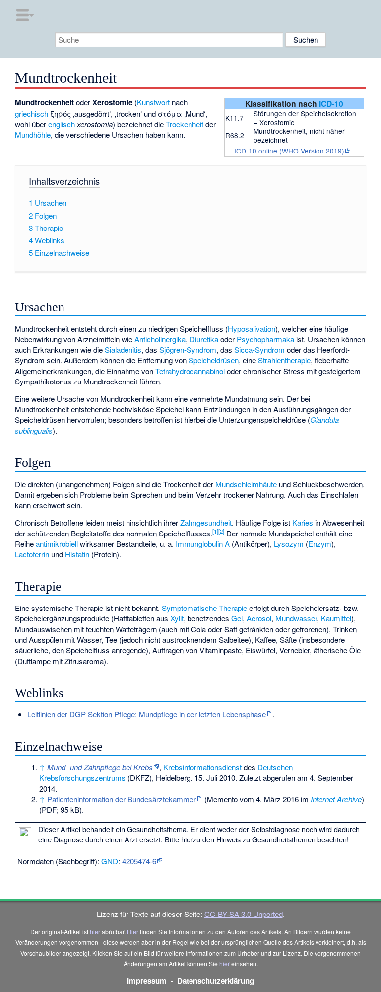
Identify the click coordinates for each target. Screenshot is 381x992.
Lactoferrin (32, 554)
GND (109, 861)
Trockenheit (184, 124)
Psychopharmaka (265, 339)
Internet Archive (336, 799)
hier (95, 931)
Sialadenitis (123, 349)
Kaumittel (336, 618)
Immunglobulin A (203, 543)
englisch (61, 124)
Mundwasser (296, 618)
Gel (237, 618)
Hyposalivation (251, 328)
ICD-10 (331, 103)
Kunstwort (153, 102)
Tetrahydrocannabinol (190, 371)
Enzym (319, 543)
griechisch (31, 113)
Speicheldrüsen (214, 360)
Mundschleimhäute (246, 484)
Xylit (177, 618)
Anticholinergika (160, 339)
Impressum (147, 980)
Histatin (77, 554)
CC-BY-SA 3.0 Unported (243, 914)
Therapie (233, 608)
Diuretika (204, 339)
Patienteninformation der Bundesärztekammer (121, 799)
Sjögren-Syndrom (187, 349)
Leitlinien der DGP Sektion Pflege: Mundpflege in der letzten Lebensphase (146, 714)
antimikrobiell (57, 543)
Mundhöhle (33, 134)
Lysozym (289, 543)
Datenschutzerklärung (215, 980)
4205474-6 (139, 861)
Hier (132, 931)
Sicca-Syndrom (259, 349)
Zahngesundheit (206, 522)
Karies (302, 522)
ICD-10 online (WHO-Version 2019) (289, 150)
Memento (222, 799)
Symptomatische (189, 608)
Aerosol (259, 618)
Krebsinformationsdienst (202, 767)
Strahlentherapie (284, 360)
